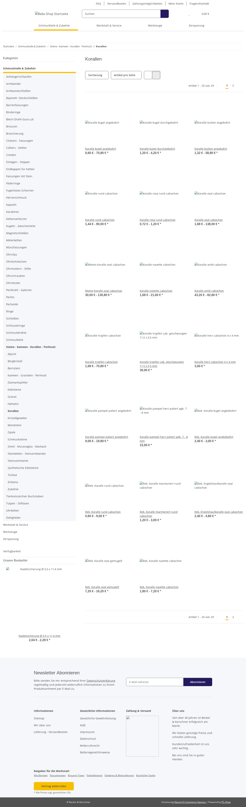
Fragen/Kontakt (199, 3)
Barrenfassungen (17, 105)
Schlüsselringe (15, 325)
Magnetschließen (17, 233)
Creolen (11, 155)
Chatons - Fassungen (19, 140)
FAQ (98, 3)
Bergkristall (15, 361)
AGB (82, 725)
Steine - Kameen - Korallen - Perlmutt (31, 347)
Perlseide (12, 304)
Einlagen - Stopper (18, 162)
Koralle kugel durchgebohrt (157, 149)
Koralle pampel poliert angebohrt (106, 437)
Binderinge (13, 112)
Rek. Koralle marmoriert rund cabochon (159, 514)
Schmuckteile (14, 340)
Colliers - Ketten (16, 148)
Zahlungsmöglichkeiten (147, 3)
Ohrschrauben (15, 276)
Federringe (13, 183)
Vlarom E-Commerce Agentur (190, 802)
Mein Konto (176, 3)
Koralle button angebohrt (210, 149)
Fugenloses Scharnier (20, 190)
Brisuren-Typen (76, 775)
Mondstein (15, 425)
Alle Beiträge (41, 775)
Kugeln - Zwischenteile (20, 226)
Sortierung (95, 75)
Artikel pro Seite (124, 75)
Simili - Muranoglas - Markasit (27, 446)
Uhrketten (12, 510)
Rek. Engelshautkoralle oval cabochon (218, 512)
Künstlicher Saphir (145, 775)
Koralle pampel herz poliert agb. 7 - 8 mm (164, 439)
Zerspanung (11, 539)
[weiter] (239, 85)
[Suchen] (164, 14)
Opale (11, 432)
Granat (12, 397)
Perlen (10, 297)
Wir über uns (42, 725)
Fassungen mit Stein (19, 176)
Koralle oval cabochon (208, 220)
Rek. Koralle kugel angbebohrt (213, 437)
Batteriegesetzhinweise (95, 752)
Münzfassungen (16, 247)
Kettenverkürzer (16, 219)
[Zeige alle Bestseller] (75, 560)
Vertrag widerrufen (53, 786)
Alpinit (12, 354)
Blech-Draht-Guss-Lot (20, 119)
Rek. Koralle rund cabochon (103, 512)
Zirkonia (13, 482)
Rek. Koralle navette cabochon (159, 587)
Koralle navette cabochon (156, 291)
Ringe (9, 311)
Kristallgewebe (17, 418)
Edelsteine (14, 389)
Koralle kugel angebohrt (100, 149)
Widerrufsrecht (90, 745)
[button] (181, 13)
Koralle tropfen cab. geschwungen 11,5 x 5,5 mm (162, 364)
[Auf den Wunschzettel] (182, 318)
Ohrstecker (13, 283)
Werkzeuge (10, 532)
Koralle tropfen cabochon (101, 362)
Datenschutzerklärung (101, 680)
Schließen (12, 318)
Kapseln (11, 204)
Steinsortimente (18, 461)
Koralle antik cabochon (209, 291)
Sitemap (39, 718)
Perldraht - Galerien (19, 290)
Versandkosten (116, 3)
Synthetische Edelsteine (23, 468)
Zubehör (13, 489)
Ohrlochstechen (16, 261)
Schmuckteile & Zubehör (19, 68)
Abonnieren (197, 682)
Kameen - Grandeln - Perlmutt (27, 375)
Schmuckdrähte (16, 332)
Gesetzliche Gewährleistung (98, 718)
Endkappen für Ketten (20, 169)
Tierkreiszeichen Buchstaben (24, 496)
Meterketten (14, 240)
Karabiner (12, 212)
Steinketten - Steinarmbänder (27, 453)
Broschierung (14, 133)
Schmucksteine (17, 439)
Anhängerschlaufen (19, 76)
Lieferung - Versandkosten (51, 732)
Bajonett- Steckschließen (22, 98)
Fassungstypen (58, 775)
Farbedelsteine (94, 775)
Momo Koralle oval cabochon (103, 291)
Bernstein (14, 368)
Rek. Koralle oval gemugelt (102, 587)
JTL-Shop (226, 802)
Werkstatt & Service (15, 525)
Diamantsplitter (18, 382)
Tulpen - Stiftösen (17, 503)
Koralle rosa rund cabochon (157, 220)
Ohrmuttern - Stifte (18, 268)
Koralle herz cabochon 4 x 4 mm (215, 362)
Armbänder (13, 84)
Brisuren (11, 126)
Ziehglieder (13, 517)
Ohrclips (11, 254)
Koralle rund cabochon (100, 220)
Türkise (12, 475)
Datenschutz (88, 738)
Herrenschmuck (16, 197)
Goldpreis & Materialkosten (119, 775)
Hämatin (13, 404)
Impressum (87, 732)
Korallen (13, 411)
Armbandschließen (18, 91)
